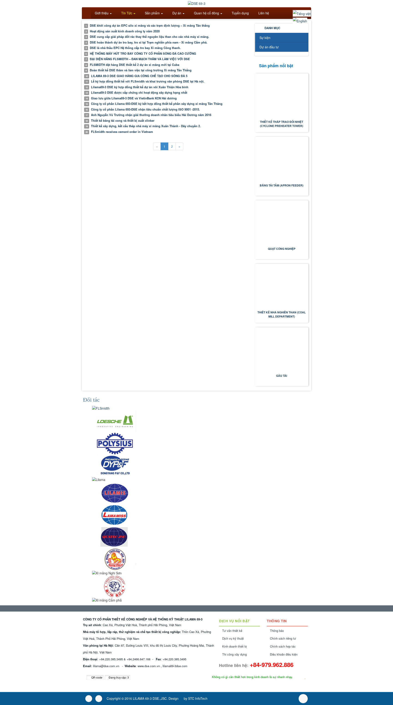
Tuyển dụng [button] (240, 13)
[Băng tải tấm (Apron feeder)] (281, 160)
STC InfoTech (197, 698)
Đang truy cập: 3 (118, 677)
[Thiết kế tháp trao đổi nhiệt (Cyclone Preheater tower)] (281, 97)
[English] (300, 21)
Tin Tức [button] (126, 13)
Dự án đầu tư (269, 47)
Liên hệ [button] (263, 13)
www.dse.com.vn (149, 666)
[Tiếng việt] (302, 13)
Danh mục (272, 28)
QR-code (96, 677)
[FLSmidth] (101, 407)
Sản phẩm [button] (152, 13)
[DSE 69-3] (196, 3)
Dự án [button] (176, 13)
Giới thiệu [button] (101, 13)
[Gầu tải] (281, 351)
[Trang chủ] (86, 12)
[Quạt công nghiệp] (281, 224)
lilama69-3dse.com (175, 666)
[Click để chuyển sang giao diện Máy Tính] (98, 698)
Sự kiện (264, 37)
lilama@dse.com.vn (106, 666)
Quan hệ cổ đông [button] (206, 13)
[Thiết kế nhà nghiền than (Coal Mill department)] (281, 287)
